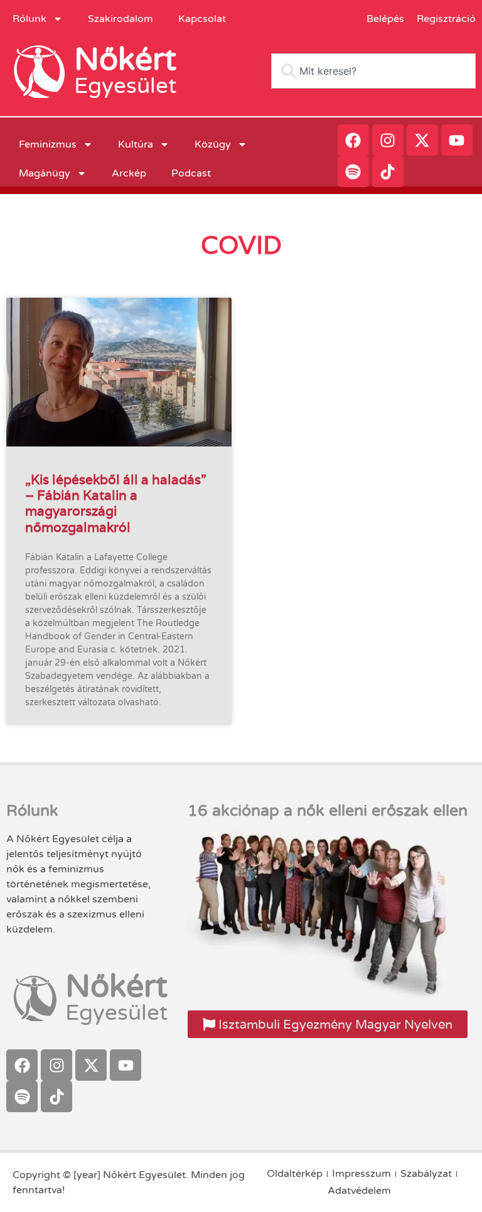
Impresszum (361, 1173)
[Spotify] (353, 171)
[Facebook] (353, 140)
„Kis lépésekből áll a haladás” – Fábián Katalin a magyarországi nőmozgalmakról (115, 503)
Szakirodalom (120, 19)
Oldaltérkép (295, 1173)
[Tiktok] (388, 171)
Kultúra (135, 144)
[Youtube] (457, 140)
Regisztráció (446, 19)
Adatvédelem (359, 1190)
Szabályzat (426, 1173)
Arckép (129, 173)
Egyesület (125, 86)
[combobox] (373, 71)
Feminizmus (48, 144)
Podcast (191, 173)
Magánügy (44, 173)
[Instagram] (388, 140)
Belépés (385, 19)
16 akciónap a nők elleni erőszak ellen (328, 810)
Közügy (213, 144)
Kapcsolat (202, 19)
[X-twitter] (422, 140)
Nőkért (125, 59)
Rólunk (29, 19)
